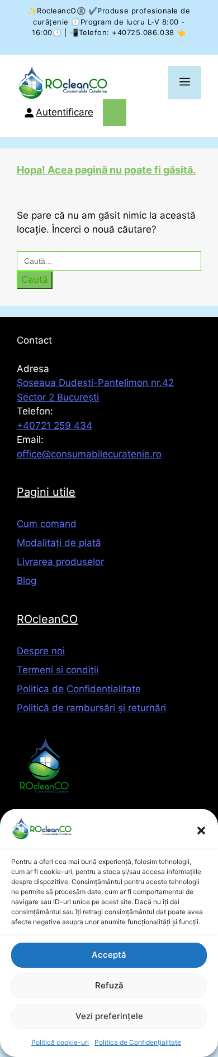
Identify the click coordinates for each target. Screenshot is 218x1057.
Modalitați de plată (59, 542)
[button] (201, 830)
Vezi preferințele (109, 1016)
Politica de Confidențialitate (137, 1042)
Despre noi (41, 651)
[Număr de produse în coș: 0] (114, 112)
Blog (26, 580)
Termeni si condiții (57, 669)
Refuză (109, 985)
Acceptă (109, 954)
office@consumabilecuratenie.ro (89, 454)
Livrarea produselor (60, 561)
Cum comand (47, 523)
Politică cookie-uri (60, 1042)
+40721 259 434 (54, 425)
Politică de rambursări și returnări (91, 707)
